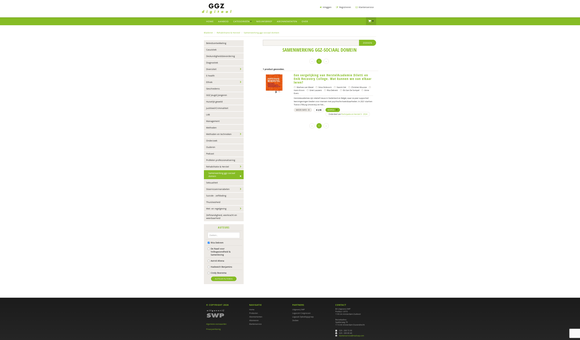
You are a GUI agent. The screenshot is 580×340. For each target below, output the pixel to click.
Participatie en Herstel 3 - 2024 (354, 114)
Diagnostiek (212, 62)
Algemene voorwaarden (216, 324)
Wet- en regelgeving (216, 208)
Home (210, 21)
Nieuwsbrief (264, 21)
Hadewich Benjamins (221, 266)
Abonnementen (287, 21)
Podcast (210, 153)
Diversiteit (211, 69)
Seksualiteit (212, 182)
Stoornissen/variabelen (218, 189)
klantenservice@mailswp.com (351, 335)
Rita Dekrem (217, 242)
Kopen (331, 110)
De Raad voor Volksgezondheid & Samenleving (220, 251)
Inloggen (327, 7)
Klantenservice (366, 7)
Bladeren (208, 32)
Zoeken (367, 42)
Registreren (345, 7)
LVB (208, 114)
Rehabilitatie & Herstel (228, 32)
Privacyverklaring (213, 329)
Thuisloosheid (213, 202)
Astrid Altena (217, 260)
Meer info (301, 110)
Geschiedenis (213, 88)
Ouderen (210, 147)
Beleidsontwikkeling (216, 43)
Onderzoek (211, 140)
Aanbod (223, 21)
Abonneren (254, 320)
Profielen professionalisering (220, 160)
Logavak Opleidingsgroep (303, 317)
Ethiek (209, 82)
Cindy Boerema (218, 272)
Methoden (211, 127)
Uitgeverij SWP (298, 309)
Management (213, 121)
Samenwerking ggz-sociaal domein (261, 32)
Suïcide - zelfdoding (216, 195)
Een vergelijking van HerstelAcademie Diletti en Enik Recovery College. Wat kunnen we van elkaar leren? (333, 79)
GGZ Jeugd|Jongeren (216, 95)
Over (305, 21)
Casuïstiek (211, 49)
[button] (371, 21)
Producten (253, 313)
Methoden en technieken (219, 134)
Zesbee (295, 320)
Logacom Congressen (301, 313)
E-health (210, 75)
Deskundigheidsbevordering (220, 56)
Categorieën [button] (241, 21)
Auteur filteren (224, 279)
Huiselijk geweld (214, 101)
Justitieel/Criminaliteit (217, 108)
